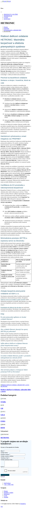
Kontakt (7, 19)
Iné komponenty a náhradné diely (12, 30)
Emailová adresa (5, 454)
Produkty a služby (11, 14)
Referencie (8, 16)
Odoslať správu (5, 475)
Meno (2, 451)
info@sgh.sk (7, 483)
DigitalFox (23, 503)
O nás (6, 17)
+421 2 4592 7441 (9, 484)
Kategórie (6, 28)
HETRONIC (4, 386)
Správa (2, 466)
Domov (6, 27)
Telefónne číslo (5, 458)
